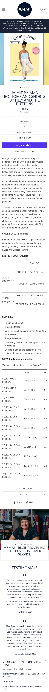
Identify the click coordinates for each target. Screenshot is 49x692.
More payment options (24, 151)
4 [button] (27, 88)
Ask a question (24, 489)
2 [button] (23, 88)
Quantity (24, 121)
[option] (24, 26)
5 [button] (29, 88)
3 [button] (25, 88)
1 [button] (20, 88)
